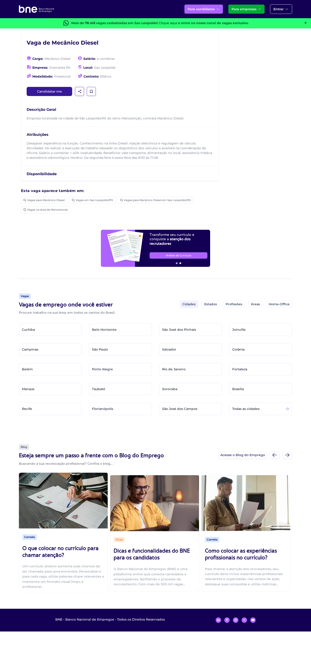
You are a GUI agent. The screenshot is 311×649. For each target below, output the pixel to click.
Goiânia (238, 349)
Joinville (239, 330)
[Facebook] (227, 620)
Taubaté (98, 389)
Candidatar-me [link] (49, 91)
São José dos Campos (179, 409)
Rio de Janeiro (174, 369)
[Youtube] (253, 620)
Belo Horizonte (104, 330)
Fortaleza (239, 369)
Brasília (238, 389)
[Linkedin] (218, 620)
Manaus (28, 389)
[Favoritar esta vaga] (91, 91)
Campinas (30, 349)
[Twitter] (244, 620)
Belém (27, 369)
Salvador (169, 349)
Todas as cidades (246, 409)
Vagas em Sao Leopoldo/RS (94, 200)
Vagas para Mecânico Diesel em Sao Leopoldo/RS (157, 200)
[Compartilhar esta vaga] (79, 91)
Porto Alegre (102, 369)
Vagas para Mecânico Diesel (46, 200)
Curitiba (28, 330)
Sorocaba (169, 389)
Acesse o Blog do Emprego (242, 455)
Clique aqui (168, 23)
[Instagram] (235, 620)
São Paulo (100, 349)
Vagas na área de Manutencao (47, 209)
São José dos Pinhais (179, 330)
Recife (27, 409)
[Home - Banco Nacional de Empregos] (36, 9)
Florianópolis (102, 409)
